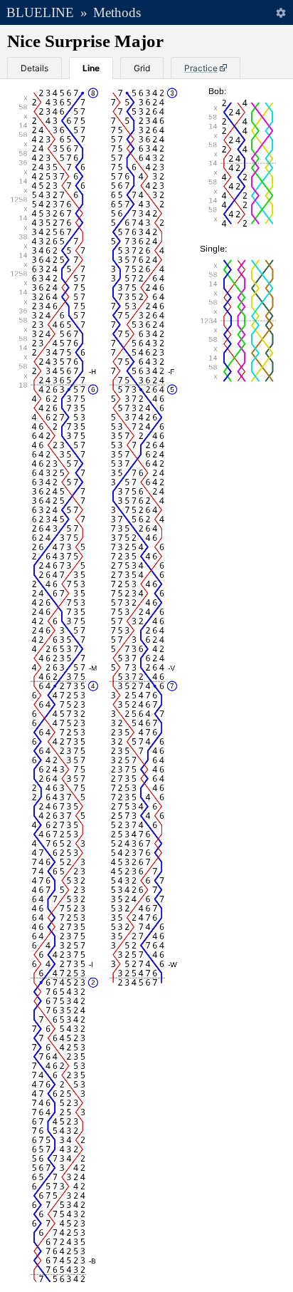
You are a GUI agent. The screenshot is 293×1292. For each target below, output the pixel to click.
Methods (117, 12)
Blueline (40, 12)
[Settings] (280, 12)
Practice (201, 68)
